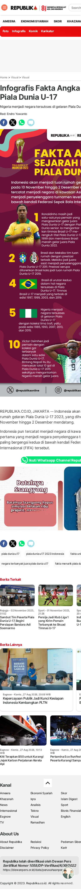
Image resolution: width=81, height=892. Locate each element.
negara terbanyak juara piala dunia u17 (24, 563)
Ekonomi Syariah (34, 21)
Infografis (19, 31)
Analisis (36, 805)
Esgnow (5, 816)
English (65, 816)
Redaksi (36, 842)
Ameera (5, 793)
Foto (6, 31)
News (4, 805)
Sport (64, 805)
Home (3, 77)
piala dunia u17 (10, 553)
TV (2, 822)
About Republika (11, 842)
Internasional (8, 810)
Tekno (35, 810)
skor (57, 21)
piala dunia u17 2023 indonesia (45, 553)
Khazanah (6, 799)
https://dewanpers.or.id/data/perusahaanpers (33, 870)
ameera (9, 21)
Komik (33, 31)
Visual (14, 77)
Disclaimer (7, 847)
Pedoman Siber (71, 842)
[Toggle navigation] (4, 7)
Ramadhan (38, 822)
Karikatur (47, 31)
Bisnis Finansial (71, 810)
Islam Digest (69, 799)
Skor (64, 793)
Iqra (33, 799)
